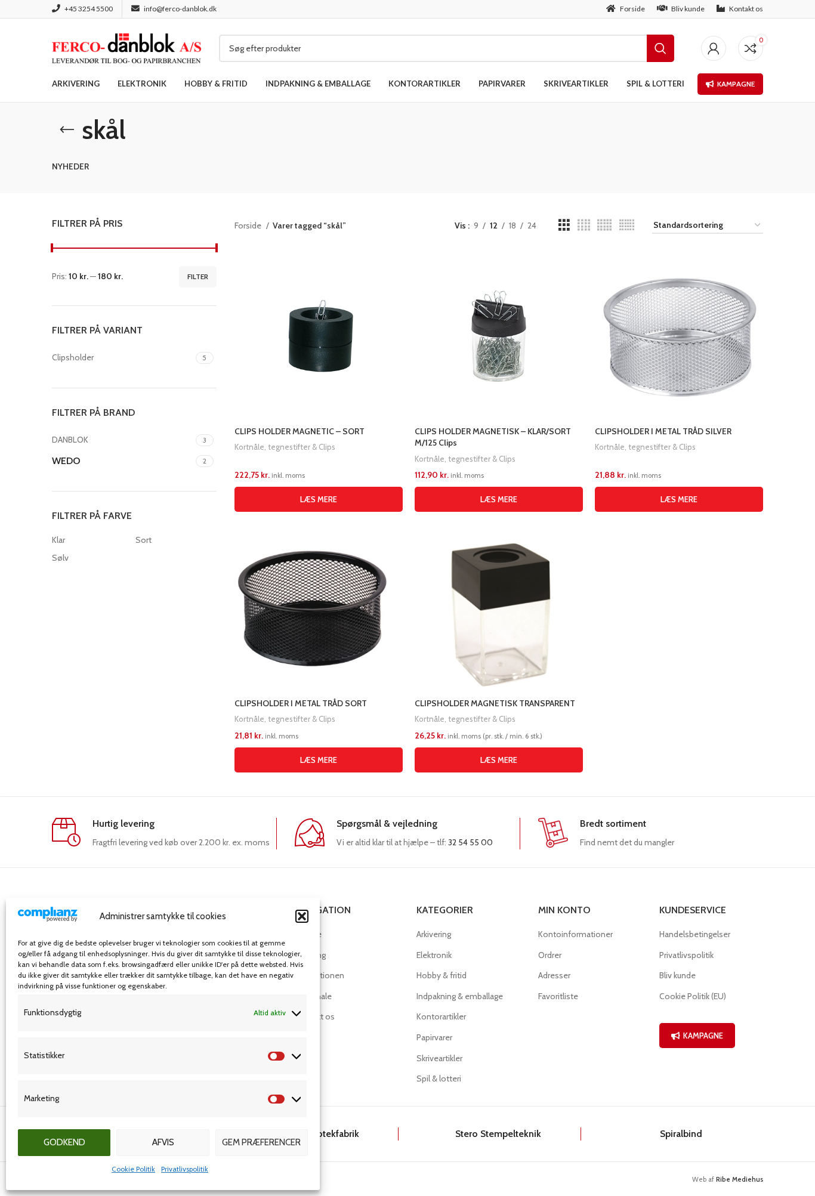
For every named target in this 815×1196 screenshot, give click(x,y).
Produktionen (319, 975)
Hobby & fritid (441, 975)
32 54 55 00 (470, 842)
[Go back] (67, 130)
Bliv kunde (677, 975)
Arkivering (433, 934)
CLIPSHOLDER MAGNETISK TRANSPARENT (495, 703)
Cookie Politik (133, 1168)
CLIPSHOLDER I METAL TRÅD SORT (300, 703)
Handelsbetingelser (694, 934)
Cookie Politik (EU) (692, 996)
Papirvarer (434, 1037)
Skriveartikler (439, 1058)
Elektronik (434, 955)
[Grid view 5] (604, 225)
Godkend (64, 1142)
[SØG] (660, 48)
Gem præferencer (261, 1142)
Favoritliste (558, 996)
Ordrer (549, 955)
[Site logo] (126, 47)
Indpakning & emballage (459, 996)
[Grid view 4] (584, 225)
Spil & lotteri (438, 1078)
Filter (197, 276)
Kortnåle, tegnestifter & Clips (284, 447)
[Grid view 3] (564, 225)
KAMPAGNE (703, 1035)
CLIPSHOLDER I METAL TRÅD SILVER (663, 431)
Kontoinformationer (575, 934)
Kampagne (736, 83)
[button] (302, 916)
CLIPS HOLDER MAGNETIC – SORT (299, 431)
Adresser (554, 975)
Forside (248, 225)
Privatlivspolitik (184, 1168)
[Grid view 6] (626, 225)
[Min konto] (713, 48)
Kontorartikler (441, 1016)
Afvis (163, 1142)
